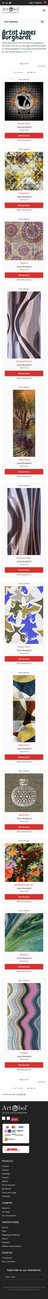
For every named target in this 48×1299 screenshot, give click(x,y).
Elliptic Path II (24, 745)
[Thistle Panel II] (24, 423)
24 (19, 1094)
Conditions (25, 1290)
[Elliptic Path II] (24, 708)
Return (5, 1238)
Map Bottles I (24, 815)
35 (28, 72)
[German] (7, 2)
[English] (10, 2)
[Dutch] (3, 2)
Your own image (9, 1192)
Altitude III (24, 955)
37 (34, 72)
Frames (5, 1177)
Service (5, 1227)
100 (24, 1094)
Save (15, 1119)
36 (31, 72)
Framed (5, 1170)
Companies (7, 1258)
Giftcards (6, 1196)
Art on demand (24, 79)
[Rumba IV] (24, 1016)
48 (22, 1094)
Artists (5, 1181)
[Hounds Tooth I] (24, 101)
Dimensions (24, 136)
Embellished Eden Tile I (24, 885)
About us (6, 1208)
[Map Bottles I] (24, 792)
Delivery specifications (11, 1246)
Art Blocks (6, 1189)
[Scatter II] (24, 241)
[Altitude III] (24, 932)
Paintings (6, 1174)
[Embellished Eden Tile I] (24, 862)
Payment (6, 1242)
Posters (5, 1166)
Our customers (8, 1261)
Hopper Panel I (24, 647)
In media (5, 1212)
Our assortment (9, 1215)
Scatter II (24, 263)
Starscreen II (24, 193)
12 (17, 1094)
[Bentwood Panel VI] (24, 325)
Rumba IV (24, 1053)
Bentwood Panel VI (24, 361)
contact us (27, 52)
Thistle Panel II (24, 460)
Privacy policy (35, 1290)
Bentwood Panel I (24, 558)
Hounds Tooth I (24, 124)
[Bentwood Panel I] (24, 521)
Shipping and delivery (11, 1235)
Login (31, 3)
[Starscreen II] (24, 171)
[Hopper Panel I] (24, 615)
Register (38, 3)
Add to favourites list (24, 140)
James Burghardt (24, 127)
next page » (42, 66)
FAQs (4, 1231)
